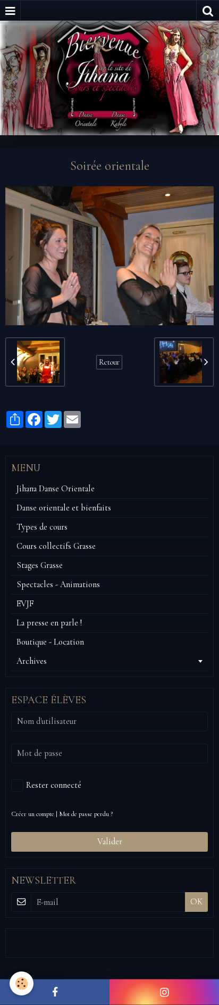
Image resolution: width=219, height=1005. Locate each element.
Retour (109, 362)
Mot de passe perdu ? (86, 814)
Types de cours (42, 527)
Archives (31, 661)
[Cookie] (21, 983)
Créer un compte (32, 814)
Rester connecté (53, 785)
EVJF (25, 603)
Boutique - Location (50, 642)
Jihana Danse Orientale (55, 488)
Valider (109, 841)
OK (196, 901)
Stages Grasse (39, 565)
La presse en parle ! (49, 622)
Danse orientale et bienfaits (63, 508)
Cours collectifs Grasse (56, 546)
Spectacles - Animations (58, 584)
